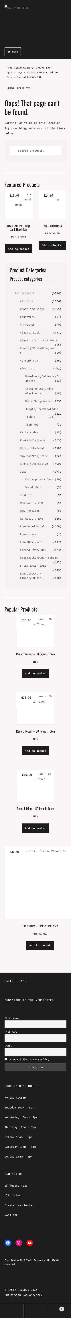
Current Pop (29, 360)
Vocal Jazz (33, 487)
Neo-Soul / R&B (31, 502)
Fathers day (29, 432)
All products (25, 293)
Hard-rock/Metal (32, 448)
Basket (54, 1307)
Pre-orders (28, 534)
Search (35, 1311)
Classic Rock (30, 332)
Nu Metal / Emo (31, 518)
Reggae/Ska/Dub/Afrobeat (39, 557)
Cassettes (27, 316)
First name (12, 1018)
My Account (12, 1311)
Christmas (27, 324)
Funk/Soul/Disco (32, 440)
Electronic (28, 368)
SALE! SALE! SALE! (34, 565)
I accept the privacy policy (28, 1059)
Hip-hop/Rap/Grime (34, 456)
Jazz (23, 471)
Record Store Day (33, 549)
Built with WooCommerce (23, 1294)
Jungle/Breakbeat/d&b (41, 409)
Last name (11, 1032)
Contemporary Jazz (39, 479)
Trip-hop (31, 424)
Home (11, 87)
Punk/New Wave (30, 542)
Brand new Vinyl (32, 308)
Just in (25, 495)
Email (8, 1045)
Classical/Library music (39, 340)
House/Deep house (38, 401)
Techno (30, 416)
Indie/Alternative (34, 463)
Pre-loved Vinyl (32, 526)
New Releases (30, 510)
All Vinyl (27, 301)
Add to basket (18, 248)
